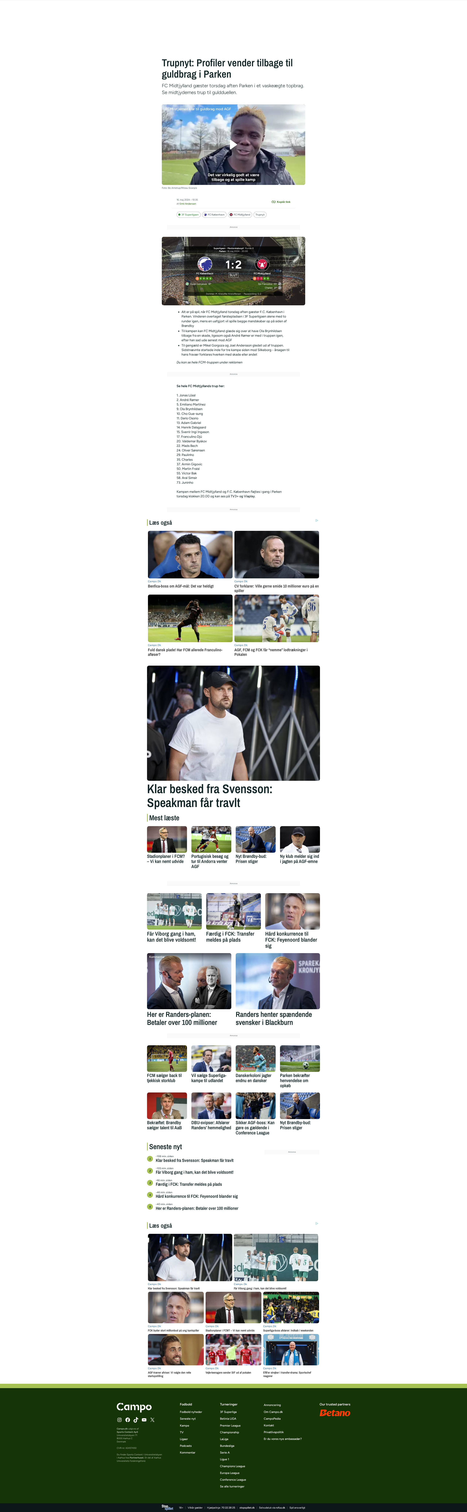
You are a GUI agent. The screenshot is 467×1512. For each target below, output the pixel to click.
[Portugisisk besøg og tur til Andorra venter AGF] (211, 839)
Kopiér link (283, 201)
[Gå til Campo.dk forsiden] (134, 1411)
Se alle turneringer (232, 1486)
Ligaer (184, 1439)
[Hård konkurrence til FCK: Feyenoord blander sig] (292, 911)
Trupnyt (260, 214)
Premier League (230, 1425)
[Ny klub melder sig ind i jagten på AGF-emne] (300, 839)
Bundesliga (227, 1446)
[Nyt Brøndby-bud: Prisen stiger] (256, 839)
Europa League (230, 1473)
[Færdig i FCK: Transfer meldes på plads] (233, 911)
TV (182, 1432)
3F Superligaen (190, 214)
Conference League (233, 1479)
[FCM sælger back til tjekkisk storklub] (167, 1058)
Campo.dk (122, 1428)
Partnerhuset (137, 1457)
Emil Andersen (188, 203)
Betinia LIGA (228, 1418)
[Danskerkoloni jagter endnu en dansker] (256, 1058)
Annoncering (272, 1405)
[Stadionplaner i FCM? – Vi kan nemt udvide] (167, 839)
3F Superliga (228, 1412)
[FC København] (204, 268)
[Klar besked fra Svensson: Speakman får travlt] (233, 723)
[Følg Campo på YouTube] (144, 1420)
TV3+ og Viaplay (243, 496)
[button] (234, 145)
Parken (222, 251)
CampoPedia (272, 1418)
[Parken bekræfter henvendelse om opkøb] (300, 1058)
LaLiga (224, 1439)
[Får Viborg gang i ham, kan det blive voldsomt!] (174, 911)
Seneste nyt (188, 1418)
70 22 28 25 (228, 1507)
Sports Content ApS (127, 1432)
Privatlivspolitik (274, 1432)
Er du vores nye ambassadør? (283, 1439)
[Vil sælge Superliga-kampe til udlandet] (211, 1058)
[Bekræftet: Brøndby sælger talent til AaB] (167, 1105)
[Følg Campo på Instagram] (119, 1420)
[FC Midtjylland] (262, 268)
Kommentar (187, 1452)
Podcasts (186, 1446)
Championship (229, 1432)
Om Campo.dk (273, 1412)
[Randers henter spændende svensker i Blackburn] (278, 981)
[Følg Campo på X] (152, 1420)
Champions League (232, 1466)
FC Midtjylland (242, 214)
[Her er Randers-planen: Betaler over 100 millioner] (189, 981)
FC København (216, 214)
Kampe (184, 1425)
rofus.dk (280, 1507)
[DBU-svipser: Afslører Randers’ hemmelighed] (211, 1105)
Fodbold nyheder (191, 1412)
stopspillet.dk (247, 1507)
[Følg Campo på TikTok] (136, 1420)
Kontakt (269, 1425)
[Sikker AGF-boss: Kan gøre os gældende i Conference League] (256, 1105)
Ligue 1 (224, 1459)
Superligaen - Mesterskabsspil (229, 248)
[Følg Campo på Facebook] (127, 1420)
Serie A (225, 1452)
